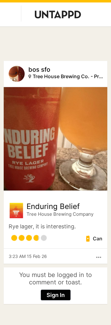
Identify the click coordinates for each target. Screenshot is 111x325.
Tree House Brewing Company (60, 214)
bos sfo (39, 69)
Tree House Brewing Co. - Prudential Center (68, 76)
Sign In (56, 295)
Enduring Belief (53, 206)
